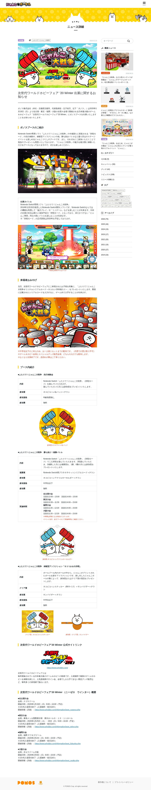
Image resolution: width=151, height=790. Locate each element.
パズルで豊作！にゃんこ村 (122, 203)
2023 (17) (104, 234)
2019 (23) (104, 255)
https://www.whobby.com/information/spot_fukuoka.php (58, 744)
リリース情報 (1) (107, 179)
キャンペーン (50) (108, 164)
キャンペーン (125, 200)
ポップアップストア (124, 206)
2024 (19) (104, 229)
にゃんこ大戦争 (107, 197)
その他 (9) (105, 159)
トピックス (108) (107, 174)
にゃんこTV (105, 193)
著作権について (104, 782)
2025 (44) (104, 224)
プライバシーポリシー (123, 782)
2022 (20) (104, 239)
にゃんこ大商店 (116, 193)
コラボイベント (107, 203)
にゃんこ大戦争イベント (121, 197)
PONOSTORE (106, 190)
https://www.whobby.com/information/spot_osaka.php (57, 761)
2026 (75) (104, 219)
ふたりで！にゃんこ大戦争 (41, 40)
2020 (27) (104, 250)
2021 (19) (104, 245)
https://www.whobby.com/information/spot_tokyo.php (56, 727)
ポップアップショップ (109, 206)
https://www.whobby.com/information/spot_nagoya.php (57, 710)
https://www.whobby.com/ (57, 668)
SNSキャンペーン (118, 190)
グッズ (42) (105, 169)
